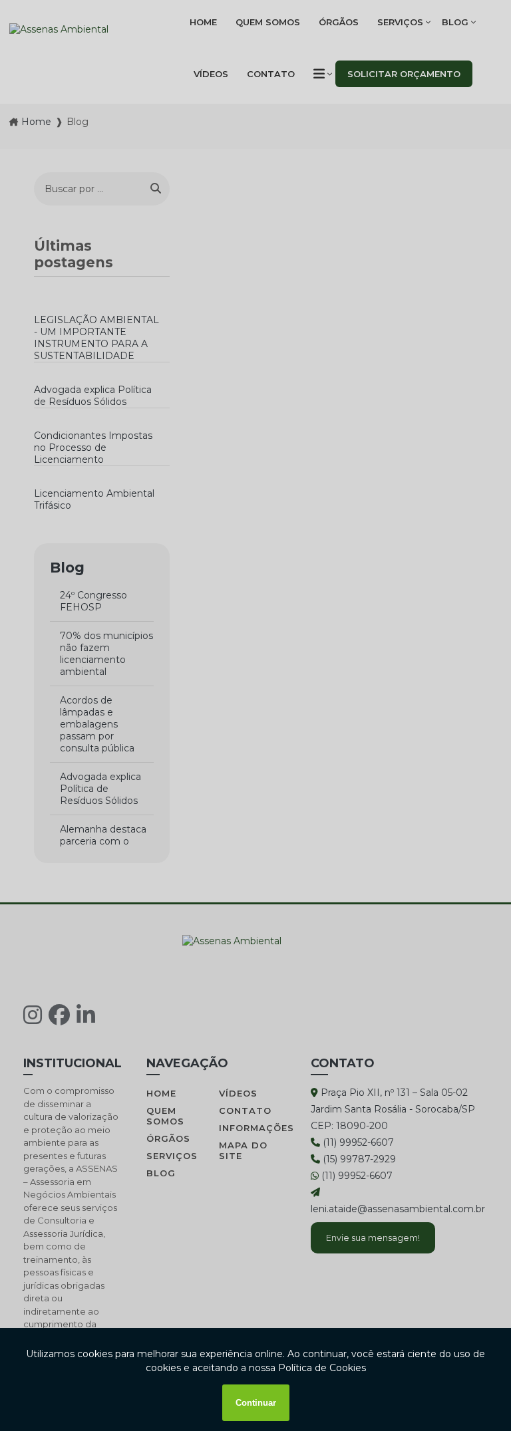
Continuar (256, 1403)
